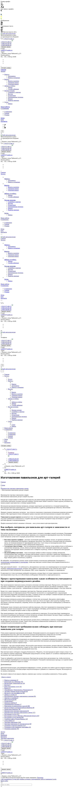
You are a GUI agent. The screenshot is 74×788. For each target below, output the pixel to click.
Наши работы (5, 107)
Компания (4, 735)
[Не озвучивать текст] (2, 30)
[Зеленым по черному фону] (1, 19)
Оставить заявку (6, 68)
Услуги (3, 71)
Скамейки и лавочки (14, 92)
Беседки (10, 94)
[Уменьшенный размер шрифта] (1, 3)
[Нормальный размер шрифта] (2, 5)
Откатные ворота (13, 84)
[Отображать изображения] (2, 22)
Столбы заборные (13, 89)
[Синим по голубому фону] (1, 15)
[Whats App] (5, 128)
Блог (2, 120)
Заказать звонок (5, 47)
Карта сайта (4, 781)
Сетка (6, 102)
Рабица (10, 103)
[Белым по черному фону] (1, 13)
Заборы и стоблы (9, 86)
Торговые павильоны (7, 738)
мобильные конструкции (14, 568)
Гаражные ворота (13, 82)
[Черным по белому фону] (1, 11)
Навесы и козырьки (14, 77)
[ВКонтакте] (5, 124)
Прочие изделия (9, 90)
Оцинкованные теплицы (15, 97)
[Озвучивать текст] (2, 28)
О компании (5, 108)
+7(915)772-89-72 (8, 39)
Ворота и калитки (13, 81)
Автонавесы (12, 76)
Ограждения (12, 95)
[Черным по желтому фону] (1, 17)
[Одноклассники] (4, 126)
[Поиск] (2, 131)
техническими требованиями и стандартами (14, 562)
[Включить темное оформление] (2, 371)
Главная (3, 70)
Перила (10, 99)
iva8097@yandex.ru (6, 50)
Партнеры (40, 777)
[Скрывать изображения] (2, 24)
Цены (3, 118)
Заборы (10, 87)
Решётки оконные (13, 100)
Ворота (6, 79)
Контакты (4, 121)
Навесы (6, 74)
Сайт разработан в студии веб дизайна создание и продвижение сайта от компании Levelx (28, 779)
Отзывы (6, 115)
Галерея (6, 113)
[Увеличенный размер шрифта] (2, 7)
